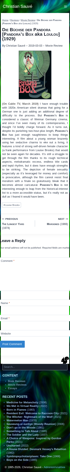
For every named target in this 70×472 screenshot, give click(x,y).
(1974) (13, 224)
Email (5, 318)
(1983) (21, 409)
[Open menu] (66, 6)
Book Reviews (16, 381)
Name (5, 303)
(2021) (37, 413)
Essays (12, 388)
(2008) (27, 402)
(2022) (27, 406)
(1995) (27, 431)
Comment (7, 260)
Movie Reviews (17, 384)
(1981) (25, 427)
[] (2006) (35, 424)
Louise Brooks (12, 205)
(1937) (27, 434)
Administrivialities (54, 467)
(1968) (33, 456)
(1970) (22, 420)
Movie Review (54, 45)
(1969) (57, 222)
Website (6, 333)
